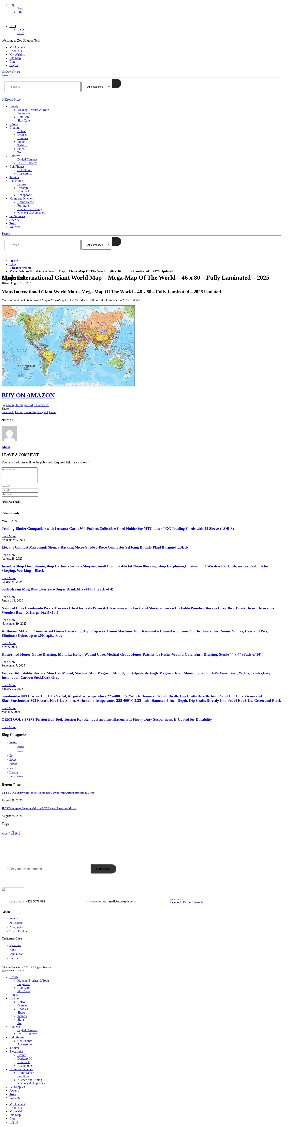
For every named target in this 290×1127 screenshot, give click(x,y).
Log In (13, 65)
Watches (14, 226)
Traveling (13, 772)
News (20, 751)
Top (19, 152)
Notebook (23, 191)
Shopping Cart (16, 953)
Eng (12, 4)
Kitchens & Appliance (31, 212)
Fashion (13, 763)
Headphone (24, 195)
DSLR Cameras (27, 163)
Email (52, 412)
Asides (20, 746)
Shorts (21, 141)
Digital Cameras (27, 159)
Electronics (16, 180)
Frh (19, 12)
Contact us (14, 958)
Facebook (8, 412)
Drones (21, 184)
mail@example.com (122, 901)
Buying (12, 759)
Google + (42, 412)
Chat (14, 832)
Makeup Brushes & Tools (33, 109)
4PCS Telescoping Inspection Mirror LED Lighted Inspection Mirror (39, 808)
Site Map (15, 58)
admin (10, 405)
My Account (17, 47)
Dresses (22, 134)
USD (12, 26)
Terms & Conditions (18, 931)
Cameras (14, 156)
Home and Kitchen (21, 198)
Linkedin (198, 902)
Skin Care (23, 120)
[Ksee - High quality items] (11, 71)
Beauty (13, 106)
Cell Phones (16, 166)
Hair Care (23, 117)
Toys (12, 223)
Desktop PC (25, 187)
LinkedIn (30, 412)
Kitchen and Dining (29, 209)
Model (12, 768)
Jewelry (14, 219)
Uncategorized (24, 405)
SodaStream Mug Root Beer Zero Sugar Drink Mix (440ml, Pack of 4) (57, 589)
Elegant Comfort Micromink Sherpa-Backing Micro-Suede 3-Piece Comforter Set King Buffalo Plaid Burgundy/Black (95, 547)
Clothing (14, 127)
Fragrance (23, 113)
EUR (20, 33)
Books (13, 124)
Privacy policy (16, 927)
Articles (13, 742)
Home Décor (25, 202)
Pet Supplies (17, 216)
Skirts (20, 148)
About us (13, 918)
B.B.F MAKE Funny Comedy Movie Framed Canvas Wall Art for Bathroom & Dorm (48, 792)
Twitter (19, 412)
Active (21, 131)
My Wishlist (16, 54)
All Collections (16, 922)
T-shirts (22, 145)
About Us (15, 51)
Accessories (24, 173)
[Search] (116, 83)
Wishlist (13, 949)
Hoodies (22, 138)
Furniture (23, 205)
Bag (11, 755)
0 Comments (41, 405)
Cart (12, 61)
